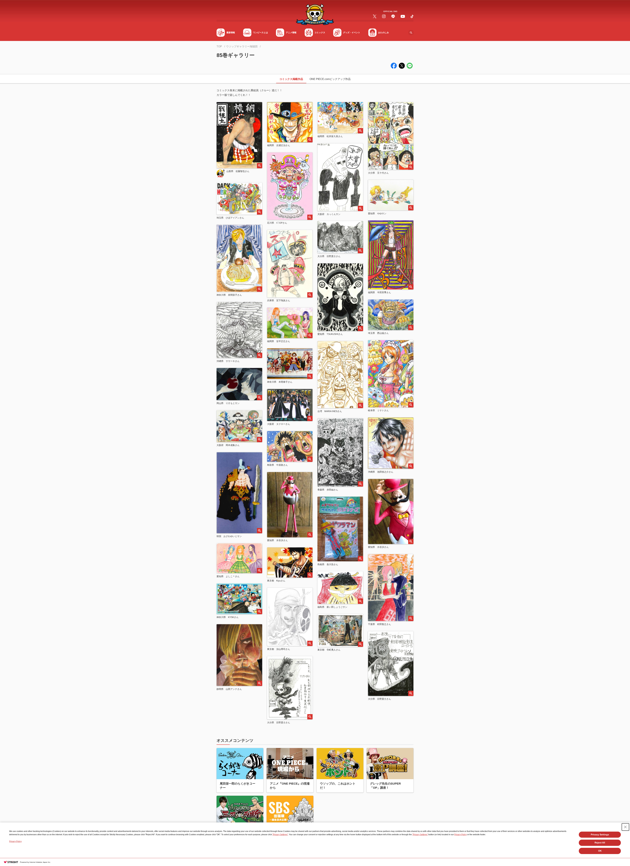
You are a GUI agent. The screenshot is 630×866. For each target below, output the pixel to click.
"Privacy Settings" (280, 834)
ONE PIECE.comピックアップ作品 (330, 79)
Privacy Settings (600, 834)
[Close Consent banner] (625, 827)
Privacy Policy (460, 834)
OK (600, 850)
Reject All (600, 842)
